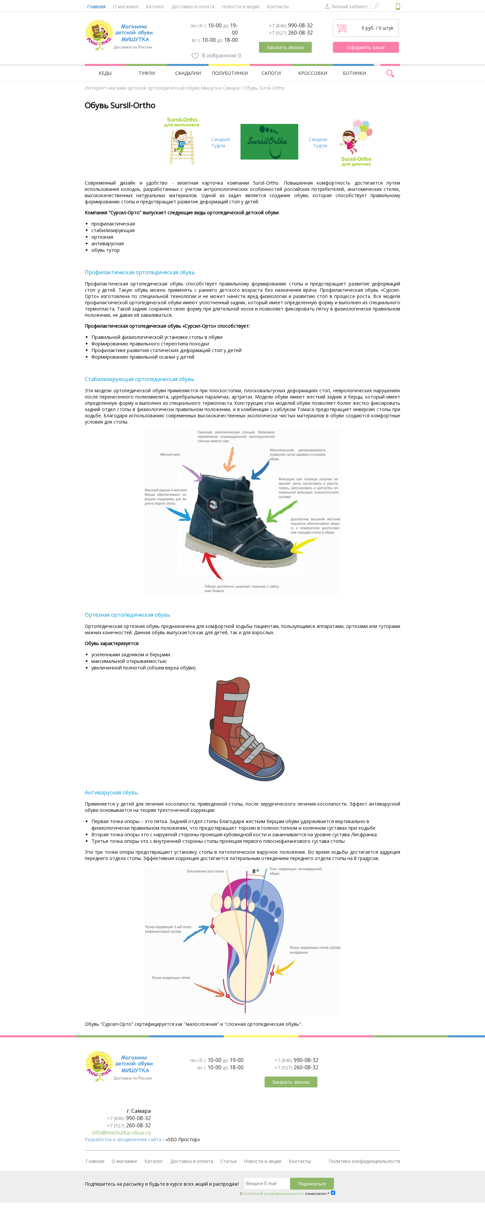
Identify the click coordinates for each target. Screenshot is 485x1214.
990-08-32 (291, 25)
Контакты (278, 6)
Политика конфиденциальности (364, 1161)
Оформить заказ (366, 47)
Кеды (105, 73)
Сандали (220, 139)
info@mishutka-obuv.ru (121, 1132)
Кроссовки (312, 73)
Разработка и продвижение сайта (123, 1139)
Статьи (228, 1161)
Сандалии (188, 73)
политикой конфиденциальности (273, 1193)
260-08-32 (291, 32)
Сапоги (271, 73)
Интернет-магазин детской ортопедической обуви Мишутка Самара (162, 88)
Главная (96, 6)
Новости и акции (240, 6)
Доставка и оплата (193, 6)
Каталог (155, 6)
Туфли (147, 73)
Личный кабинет (349, 6)
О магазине (126, 6)
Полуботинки (230, 73)
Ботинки (354, 73)
